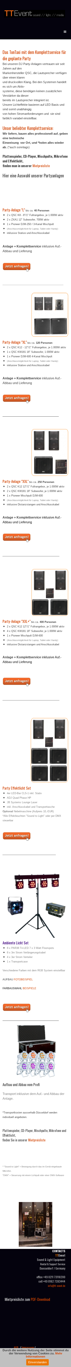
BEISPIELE (29, 988)
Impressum (28, 1347)
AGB (16, 1347)
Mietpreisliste (41, 165)
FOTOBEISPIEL (23, 979)
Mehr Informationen (44, 1355)
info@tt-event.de (56, 1286)
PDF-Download (41, 1299)
